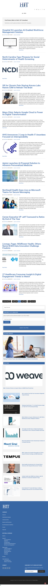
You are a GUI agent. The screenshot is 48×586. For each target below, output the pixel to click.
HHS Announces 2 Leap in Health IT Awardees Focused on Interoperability (24, 136)
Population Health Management (10, 543)
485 (13, 302)
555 (29, 302)
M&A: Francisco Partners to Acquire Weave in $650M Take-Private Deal (18, 388)
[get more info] (45, 9)
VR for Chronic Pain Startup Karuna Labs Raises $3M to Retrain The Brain (21, 86)
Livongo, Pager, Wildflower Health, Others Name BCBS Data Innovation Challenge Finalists (21, 246)
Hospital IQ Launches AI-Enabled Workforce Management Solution (22, 31)
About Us (4, 514)
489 (25, 302)
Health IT (4, 538)
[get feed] (35, 9)
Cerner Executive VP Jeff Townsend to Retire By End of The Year (23, 218)
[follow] (37, 9)
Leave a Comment (17, 34)
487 (19, 302)
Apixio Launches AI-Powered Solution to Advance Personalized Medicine (21, 164)
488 (22, 302)
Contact (3, 527)
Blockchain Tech (7, 550)
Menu (25, 13)
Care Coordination (7, 539)
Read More (21, 50)
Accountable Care (7, 560)
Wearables (6, 554)
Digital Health (4, 547)
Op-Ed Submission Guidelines (7, 524)
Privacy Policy (35, 580)
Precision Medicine (7, 551)
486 (16, 302)
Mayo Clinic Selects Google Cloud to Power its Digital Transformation (22, 113)
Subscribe (4, 529)
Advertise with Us (5, 519)
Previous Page (5, 301)
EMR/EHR (6, 540)
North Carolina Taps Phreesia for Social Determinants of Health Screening (20, 58)
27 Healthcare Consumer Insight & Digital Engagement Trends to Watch (21, 275)
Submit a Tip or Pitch (24, 327)
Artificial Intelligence (8, 548)
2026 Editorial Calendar (6, 517)
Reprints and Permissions (6, 522)
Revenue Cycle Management (9, 544)
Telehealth (6, 552)
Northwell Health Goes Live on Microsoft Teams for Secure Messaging (21, 191)
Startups (3, 556)
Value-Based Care (5, 559)
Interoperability (7, 542)
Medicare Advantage (8, 561)
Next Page (33, 301)
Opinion (3, 535)
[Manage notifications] (45, 583)
